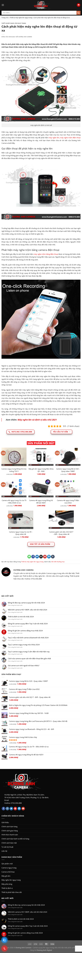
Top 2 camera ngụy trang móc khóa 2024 (24, 645)
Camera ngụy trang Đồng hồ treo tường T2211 (14, 470)
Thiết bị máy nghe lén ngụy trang (21, 18)
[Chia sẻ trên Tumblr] (53, 557)
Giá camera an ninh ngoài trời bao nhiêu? (23, 665)
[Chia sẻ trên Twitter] (37, 557)
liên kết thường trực (58, 562)
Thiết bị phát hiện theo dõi (12, 892)
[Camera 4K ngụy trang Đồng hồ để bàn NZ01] (41, 488)
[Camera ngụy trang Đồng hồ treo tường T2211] (14, 457)
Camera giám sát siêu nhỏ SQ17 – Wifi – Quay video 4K (61, 533)
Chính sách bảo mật (9, 843)
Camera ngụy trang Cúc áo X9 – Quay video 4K (20, 533)
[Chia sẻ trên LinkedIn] (49, 557)
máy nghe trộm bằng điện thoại (46, 254)
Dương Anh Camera (25, 37)
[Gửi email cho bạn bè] (41, 557)
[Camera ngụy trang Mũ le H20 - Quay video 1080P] (68, 457)
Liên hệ (4, 851)
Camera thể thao (8, 872)
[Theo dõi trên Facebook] (3, 808)
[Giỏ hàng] (78, 5)
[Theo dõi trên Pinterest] (15, 808)
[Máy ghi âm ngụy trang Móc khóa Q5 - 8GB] (41, 457)
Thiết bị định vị (7, 888)
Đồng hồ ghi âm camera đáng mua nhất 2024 (25, 631)
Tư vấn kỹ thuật (7, 847)
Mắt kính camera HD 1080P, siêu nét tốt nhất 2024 (27, 610)
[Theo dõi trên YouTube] (23, 808)
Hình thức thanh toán (10, 834)
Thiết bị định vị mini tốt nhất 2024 (21, 617)
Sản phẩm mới (7, 863)
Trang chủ (5, 18)
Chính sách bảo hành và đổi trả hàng (15, 838)
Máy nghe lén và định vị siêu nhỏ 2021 (37, 419)
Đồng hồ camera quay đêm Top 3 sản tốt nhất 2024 (28, 624)
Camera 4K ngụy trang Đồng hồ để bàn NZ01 (41, 501)
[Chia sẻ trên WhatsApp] (29, 557)
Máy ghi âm (6, 876)
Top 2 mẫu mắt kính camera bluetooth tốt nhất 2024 (28, 638)
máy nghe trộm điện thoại (70, 137)
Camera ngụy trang (9, 867)
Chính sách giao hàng (10, 830)
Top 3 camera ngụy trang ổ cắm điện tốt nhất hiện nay (29, 652)
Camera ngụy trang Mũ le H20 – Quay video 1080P (68, 470)
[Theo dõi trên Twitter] (11, 808)
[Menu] (3, 5)
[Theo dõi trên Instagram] (7, 808)
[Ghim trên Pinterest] (45, 557)
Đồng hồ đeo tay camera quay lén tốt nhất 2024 (26, 603)
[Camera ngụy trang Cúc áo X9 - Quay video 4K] (20, 520)
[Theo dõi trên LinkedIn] (19, 808)
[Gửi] (78, 13)
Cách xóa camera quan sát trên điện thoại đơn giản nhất (29, 658)
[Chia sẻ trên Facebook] (33, 557)
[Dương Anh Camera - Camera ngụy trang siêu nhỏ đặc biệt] (41, 5)
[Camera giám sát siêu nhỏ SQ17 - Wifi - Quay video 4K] (61, 520)
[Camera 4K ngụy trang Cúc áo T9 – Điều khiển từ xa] (14, 488)
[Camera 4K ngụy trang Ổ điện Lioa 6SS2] (68, 488)
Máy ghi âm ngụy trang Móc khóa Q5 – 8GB (41, 470)
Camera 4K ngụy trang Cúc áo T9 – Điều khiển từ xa (14, 501)
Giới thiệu (5, 822)
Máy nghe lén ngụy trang (11, 880)
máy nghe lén (54, 137)
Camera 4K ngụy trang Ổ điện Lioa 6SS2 (68, 501)
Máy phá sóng (7, 884)
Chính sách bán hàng (9, 826)
